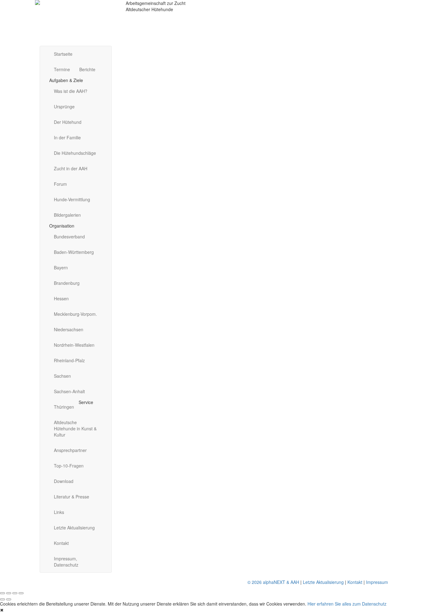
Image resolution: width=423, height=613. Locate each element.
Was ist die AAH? (70, 91)
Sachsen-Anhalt (69, 391)
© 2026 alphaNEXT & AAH (273, 582)
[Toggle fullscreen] (14, 593)
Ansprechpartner (70, 450)
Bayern (61, 267)
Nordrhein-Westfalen (74, 345)
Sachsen (62, 376)
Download (63, 481)
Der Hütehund (67, 122)
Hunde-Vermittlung (72, 199)
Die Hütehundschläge (75, 153)
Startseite (63, 54)
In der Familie (67, 137)
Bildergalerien (67, 215)
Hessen (61, 298)
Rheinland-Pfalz (69, 360)
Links (59, 512)
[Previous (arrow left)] (2, 599)
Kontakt (61, 543)
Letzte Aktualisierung (74, 527)
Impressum (377, 582)
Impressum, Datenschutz (66, 561)
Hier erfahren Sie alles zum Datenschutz (346, 604)
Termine (62, 69)
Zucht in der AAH (70, 168)
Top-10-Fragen (69, 466)
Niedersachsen (68, 329)
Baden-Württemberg (74, 252)
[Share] (8, 593)
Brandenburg (67, 283)
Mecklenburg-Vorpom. (75, 314)
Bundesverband (69, 236)
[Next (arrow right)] (8, 599)
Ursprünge (64, 106)
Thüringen (64, 407)
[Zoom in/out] (21, 593)
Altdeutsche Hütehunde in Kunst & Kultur (75, 428)
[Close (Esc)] (2, 593)
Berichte (87, 69)
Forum (60, 184)
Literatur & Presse (71, 496)
